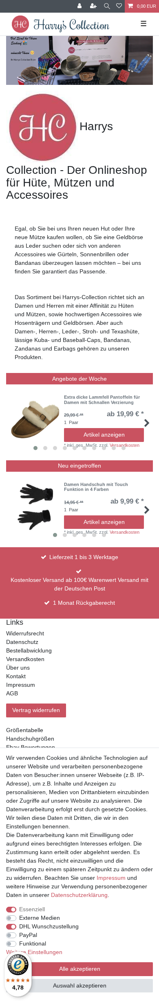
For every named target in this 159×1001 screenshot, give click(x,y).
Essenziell (32, 909)
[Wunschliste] (119, 6)
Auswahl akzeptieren (79, 985)
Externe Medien (39, 917)
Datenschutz (22, 642)
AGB (12, 693)
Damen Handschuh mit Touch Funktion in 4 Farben (96, 487)
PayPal (28, 935)
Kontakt (16, 676)
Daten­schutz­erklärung (79, 895)
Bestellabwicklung (29, 650)
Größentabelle (24, 730)
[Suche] (107, 6)
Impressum (20, 684)
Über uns (18, 667)
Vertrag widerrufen (36, 710)
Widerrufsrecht (25, 633)
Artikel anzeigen (104, 434)
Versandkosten (25, 659)
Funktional (32, 943)
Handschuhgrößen (30, 738)
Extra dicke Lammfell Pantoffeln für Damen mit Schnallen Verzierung (102, 399)
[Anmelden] (80, 6)
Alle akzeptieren (79, 968)
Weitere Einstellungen (34, 952)
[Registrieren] (94, 6)
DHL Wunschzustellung (49, 926)
